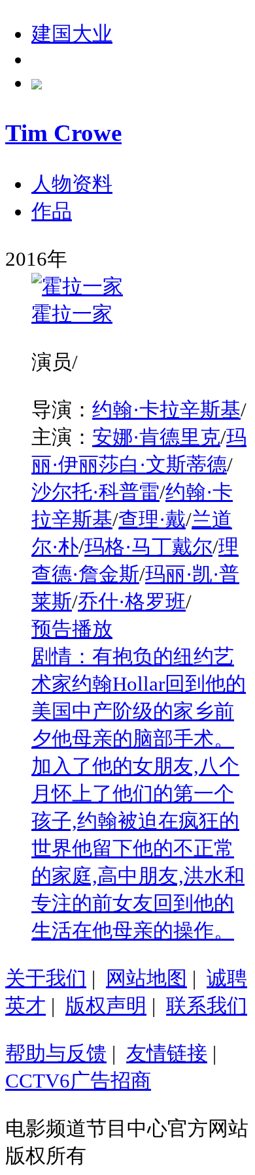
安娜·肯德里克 (156, 437)
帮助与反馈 (56, 1053)
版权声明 (105, 1005)
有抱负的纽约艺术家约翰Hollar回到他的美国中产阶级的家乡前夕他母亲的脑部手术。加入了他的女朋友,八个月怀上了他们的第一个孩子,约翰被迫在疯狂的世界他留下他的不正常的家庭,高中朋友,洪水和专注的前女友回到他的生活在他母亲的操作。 (138, 793)
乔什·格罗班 (132, 601)
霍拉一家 (71, 313)
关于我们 (45, 978)
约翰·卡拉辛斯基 (166, 409)
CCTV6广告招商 (78, 1080)
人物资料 (71, 183)
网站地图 (146, 978)
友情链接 (166, 1053)
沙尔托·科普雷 (95, 491)
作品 (51, 211)
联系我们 (206, 1005)
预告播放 (71, 629)
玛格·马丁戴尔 (148, 546)
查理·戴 (152, 519)
